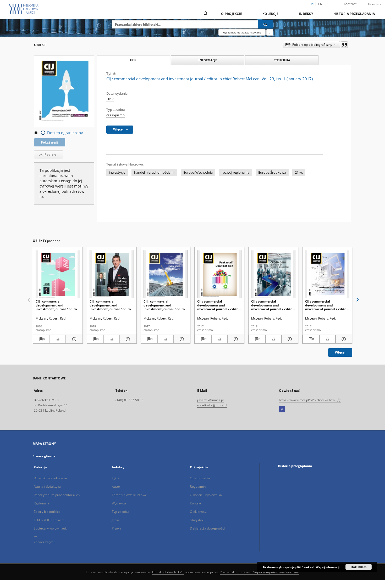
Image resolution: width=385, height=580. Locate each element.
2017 (110, 99)
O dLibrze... (198, 511)
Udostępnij (376, 4)
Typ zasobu (120, 511)
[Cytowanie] (344, 44)
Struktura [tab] (282, 60)
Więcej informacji (327, 567)
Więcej (340, 352)
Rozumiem (359, 567)
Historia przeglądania (354, 14)
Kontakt (195, 503)
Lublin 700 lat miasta (49, 520)
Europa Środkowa (272, 172)
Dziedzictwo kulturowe (50, 478)
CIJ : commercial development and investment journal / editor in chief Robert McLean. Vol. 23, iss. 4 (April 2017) (326, 305)
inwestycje (117, 172)
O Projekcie (231, 14)
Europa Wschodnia (198, 172)
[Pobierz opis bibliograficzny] (41, 339)
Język (115, 520)
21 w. (299, 172)
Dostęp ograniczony (65, 132)
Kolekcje (270, 14)
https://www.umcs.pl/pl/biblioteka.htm (307, 400)
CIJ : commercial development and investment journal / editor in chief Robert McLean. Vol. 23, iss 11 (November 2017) (218, 305)
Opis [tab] (133, 60)
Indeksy (306, 14)
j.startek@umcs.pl (210, 400)
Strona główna (44, 456)
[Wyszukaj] (265, 24)
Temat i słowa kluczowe (129, 495)
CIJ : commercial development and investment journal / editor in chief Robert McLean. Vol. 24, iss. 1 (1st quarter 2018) (111, 305)
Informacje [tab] (208, 60)
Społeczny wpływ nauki (51, 528)
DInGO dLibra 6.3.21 (168, 572)
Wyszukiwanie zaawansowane (242, 32)
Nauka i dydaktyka (47, 486)
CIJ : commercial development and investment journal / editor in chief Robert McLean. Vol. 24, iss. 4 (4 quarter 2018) (272, 305)
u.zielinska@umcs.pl (212, 405)
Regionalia (41, 503)
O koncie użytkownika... (207, 495)
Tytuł (115, 478)
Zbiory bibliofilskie (47, 511)
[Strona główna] (205, 13)
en (320, 4)
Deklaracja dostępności (207, 528)
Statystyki (197, 520)
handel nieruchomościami (154, 172)
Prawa (116, 528)
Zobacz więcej (44, 542)
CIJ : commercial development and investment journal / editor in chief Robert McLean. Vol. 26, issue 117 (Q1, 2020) (57, 305)
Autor (116, 486)
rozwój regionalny (235, 172)
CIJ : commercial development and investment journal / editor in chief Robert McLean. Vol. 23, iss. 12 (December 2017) (165, 305)
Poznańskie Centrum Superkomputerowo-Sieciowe (259, 572)
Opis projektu (200, 478)
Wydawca (119, 503)
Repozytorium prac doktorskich (57, 495)
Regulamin (198, 486)
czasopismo (115, 115)
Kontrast (350, 4)
